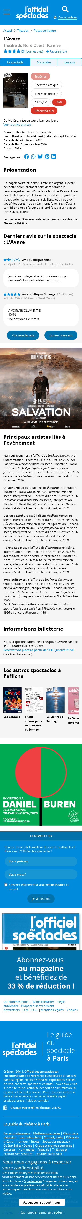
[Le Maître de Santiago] (55, 700)
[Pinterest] (47, 157)
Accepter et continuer (42, 1202)
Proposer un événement (37, 1006)
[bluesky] (40, 157)
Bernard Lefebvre (15, 516)
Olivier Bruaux (13, 488)
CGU (34, 1010)
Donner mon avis (61, 335)
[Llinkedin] (53, 157)
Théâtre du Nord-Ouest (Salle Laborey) (38, 136)
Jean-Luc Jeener (14, 455)
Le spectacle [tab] (15, 62)
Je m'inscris (41, 899)
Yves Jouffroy (12, 580)
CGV (25, 1010)
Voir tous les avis (23, 335)
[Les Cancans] (12, 700)
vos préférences (29, 1185)
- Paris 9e (32, 45)
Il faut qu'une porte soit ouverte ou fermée (33, 723)
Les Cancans (11, 717)
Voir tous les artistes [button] (17, 124)
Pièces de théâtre (15, 223)
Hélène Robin (12, 548)
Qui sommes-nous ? (16, 1002)
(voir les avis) (34, 51)
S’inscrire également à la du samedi (39, 887)
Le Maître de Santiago (54, 719)
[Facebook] (26, 157)
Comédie (46, 132)
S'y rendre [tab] (44, 62)
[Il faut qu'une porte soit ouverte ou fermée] (34, 700)
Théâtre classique (27, 132)
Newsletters (11, 1010)
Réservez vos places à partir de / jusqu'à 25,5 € (38, 650)
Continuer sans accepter (42, 1212)
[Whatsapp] (33, 157)
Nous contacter (43, 1002)
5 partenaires (33, 1181)
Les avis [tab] (69, 62)
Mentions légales (52, 1010)
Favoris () (58, 51)
